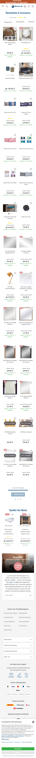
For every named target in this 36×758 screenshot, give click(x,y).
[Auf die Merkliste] (15, 28)
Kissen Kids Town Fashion (26, 113)
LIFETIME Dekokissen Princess (10, 432)
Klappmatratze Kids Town (26, 78)
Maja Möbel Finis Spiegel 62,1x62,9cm (10, 361)
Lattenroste (23, 626)
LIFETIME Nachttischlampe (10, 287)
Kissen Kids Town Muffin (10, 183)
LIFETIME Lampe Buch (26, 432)
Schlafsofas (8, 630)
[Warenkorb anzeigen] (33, 6)
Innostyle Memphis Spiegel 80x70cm (10, 252)
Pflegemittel (8, 22)
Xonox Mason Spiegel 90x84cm (26, 397)
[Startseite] (17, 6)
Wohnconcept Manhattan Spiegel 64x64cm (26, 323)
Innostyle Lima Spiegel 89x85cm (10, 323)
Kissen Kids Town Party (10, 148)
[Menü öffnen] (3, 6)
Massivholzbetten (25, 617)
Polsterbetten (8, 617)
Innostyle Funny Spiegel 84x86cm (10, 465)
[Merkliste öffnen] (29, 6)
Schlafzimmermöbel (10, 613)
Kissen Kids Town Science (26, 148)
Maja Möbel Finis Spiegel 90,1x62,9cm (26, 465)
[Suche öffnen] (7, 6)
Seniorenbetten (24, 621)
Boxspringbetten (9, 621)
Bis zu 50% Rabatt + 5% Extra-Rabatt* (17, 2)
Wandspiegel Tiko (26, 42)
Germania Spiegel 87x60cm (26, 252)
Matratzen (7, 626)
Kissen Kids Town (26, 217)
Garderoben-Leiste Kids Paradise (10, 217)
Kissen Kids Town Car (10, 112)
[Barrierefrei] (25, 6)
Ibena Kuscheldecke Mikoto (10, 43)
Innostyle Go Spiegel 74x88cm (10, 397)
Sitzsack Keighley (10, 78)
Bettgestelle (20, 22)
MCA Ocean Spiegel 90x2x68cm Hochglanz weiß (26, 288)
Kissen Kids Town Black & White (26, 183)
